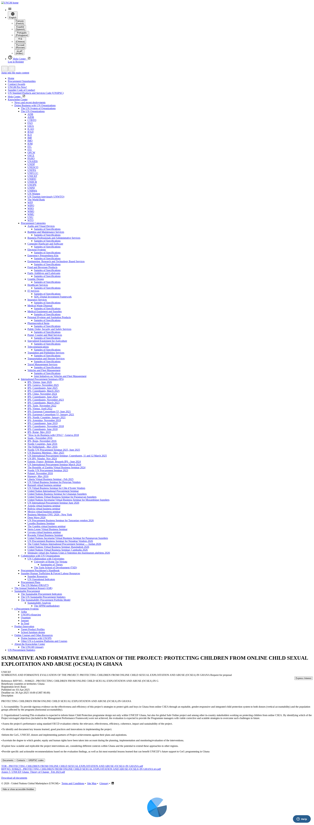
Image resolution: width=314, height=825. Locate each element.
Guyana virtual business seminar (44, 532)
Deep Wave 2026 (36, 517)
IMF (29, 137)
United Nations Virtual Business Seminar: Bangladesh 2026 (58, 547)
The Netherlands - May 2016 (42, 446)
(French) (20, 22)
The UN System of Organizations (38, 108)
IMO (30, 140)
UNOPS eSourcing (31, 614)
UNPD (31, 187)
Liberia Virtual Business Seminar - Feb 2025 (50, 479)
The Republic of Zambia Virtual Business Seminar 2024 (56, 467)
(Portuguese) (22, 34)
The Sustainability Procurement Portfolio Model (45, 600)
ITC (29, 146)
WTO (30, 220)
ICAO (30, 129)
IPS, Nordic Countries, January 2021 (46, 417)
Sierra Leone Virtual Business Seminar (47, 529)
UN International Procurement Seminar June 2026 (53, 502)
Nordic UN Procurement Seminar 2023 (47, 470)
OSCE (30, 155)
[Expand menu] (4, 68)
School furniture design (33, 632)
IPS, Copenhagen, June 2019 (42, 423)
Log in (11, 61)
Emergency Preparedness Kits (42, 255)
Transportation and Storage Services (46, 358)
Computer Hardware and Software (45, 243)
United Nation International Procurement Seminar (53, 491)
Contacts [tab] (21, 760)
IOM (30, 143)
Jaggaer (25, 620)
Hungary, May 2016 (37, 476)
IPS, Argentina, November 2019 (44, 420)
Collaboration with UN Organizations (40, 555)
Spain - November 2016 (39, 438)
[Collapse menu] (12, 68)
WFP (30, 202)
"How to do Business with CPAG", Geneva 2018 (53, 435)
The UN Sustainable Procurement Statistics (43, 597)
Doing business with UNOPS (36, 638)
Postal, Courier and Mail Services (44, 335)
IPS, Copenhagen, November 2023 (45, 399)
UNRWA (32, 190)
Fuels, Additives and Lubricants (43, 273)
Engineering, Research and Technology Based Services (56, 261)
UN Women (33, 193)
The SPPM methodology (47, 605)
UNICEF (32, 176)
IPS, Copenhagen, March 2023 (43, 402)
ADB (30, 114)
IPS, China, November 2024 (42, 393)
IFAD (30, 131)
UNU (30, 217)
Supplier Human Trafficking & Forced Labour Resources (50, 573)
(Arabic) (19, 52)
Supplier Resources (37, 576)
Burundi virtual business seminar (44, 485)
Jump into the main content (15, 72)
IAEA (30, 126)
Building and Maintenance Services (45, 232)
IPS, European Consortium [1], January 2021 (50, 414)
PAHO (31, 158)
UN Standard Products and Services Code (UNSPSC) (36, 93)
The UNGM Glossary (32, 647)
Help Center (15, 96)
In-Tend (25, 623)
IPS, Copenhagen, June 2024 (42, 396)
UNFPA (31, 170)
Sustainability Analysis (39, 602)
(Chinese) (20, 40)
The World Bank (36, 199)
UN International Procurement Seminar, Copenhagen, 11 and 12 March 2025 (67, 455)
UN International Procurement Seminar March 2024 (54, 464)
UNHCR (32, 182)
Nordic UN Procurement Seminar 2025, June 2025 (53, 449)
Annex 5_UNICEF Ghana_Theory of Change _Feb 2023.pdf (33, 772)
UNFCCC (32, 173)
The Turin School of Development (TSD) (55, 567)
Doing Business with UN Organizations (35, 105)
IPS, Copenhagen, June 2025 (42, 388)
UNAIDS (32, 161)
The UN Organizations (33, 111)
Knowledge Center (17, 99)
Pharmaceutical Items (38, 323)
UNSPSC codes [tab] (36, 760)
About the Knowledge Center (29, 644)
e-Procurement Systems (26, 608)
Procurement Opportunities (22, 81)
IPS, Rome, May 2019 (39, 432)
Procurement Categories (33, 223)
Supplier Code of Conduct (21, 90)
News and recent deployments (29, 102)
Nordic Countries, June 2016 (42, 444)
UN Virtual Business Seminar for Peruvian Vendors (54, 482)
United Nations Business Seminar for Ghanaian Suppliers (57, 494)
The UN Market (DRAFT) (35, 585)
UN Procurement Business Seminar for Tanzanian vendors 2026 (60, 520)
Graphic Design (35, 279)
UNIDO (31, 179)
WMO (30, 211)
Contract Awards (16, 84)
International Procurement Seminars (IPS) (42, 379)
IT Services (33, 290)
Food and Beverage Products (42, 267)
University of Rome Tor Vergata (50, 561)
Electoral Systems (36, 249)
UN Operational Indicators (41, 579)
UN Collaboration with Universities (45, 558)
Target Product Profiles (33, 629)
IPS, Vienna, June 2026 (39, 382)
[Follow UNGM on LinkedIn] (113, 783)
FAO (30, 123)
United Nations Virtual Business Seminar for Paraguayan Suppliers (61, 496)
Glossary (104, 783)
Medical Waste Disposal (39, 305)
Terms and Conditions (72, 783)
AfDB (30, 117)
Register (19, 61)
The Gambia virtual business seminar (46, 526)
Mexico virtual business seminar (44, 511)
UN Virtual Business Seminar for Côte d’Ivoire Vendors (56, 488)
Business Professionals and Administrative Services (53, 237)
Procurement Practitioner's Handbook (40, 570)
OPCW (31, 152)
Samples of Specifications (47, 229)
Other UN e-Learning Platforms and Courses (44, 641)
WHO (30, 208)
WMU (30, 214)
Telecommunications (38, 346)
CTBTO (31, 120)
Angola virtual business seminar (43, 505)
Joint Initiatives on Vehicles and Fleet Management (60, 376)
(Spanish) (20, 28)
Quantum (26, 617)
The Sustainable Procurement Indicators (41, 594)
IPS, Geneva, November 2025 (43, 385)
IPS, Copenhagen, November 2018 (45, 426)
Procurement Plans (30, 582)
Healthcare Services (37, 285)
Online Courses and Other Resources (33, 635)
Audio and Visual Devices (41, 226)
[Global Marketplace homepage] (9, 2)
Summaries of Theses (52, 564)
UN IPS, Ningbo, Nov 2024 (42, 458)
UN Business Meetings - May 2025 (45, 452)
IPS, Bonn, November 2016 (41, 441)
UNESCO (32, 167)
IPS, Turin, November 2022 (41, 405)
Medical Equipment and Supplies (44, 311)
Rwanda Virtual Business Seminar (45, 535)
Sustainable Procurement (27, 591)
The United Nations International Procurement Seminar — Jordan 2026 (64, 544)
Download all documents (14, 777)
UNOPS (31, 184)
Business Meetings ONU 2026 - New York (49, 514)
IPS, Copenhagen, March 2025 (43, 391)
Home (11, 78)
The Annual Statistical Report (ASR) (33, 588)
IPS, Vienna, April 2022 (39, 408)
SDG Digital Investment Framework (53, 296)
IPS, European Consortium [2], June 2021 (49, 411)
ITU (29, 149)
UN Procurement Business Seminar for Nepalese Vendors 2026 (60, 541)
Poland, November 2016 (40, 473)
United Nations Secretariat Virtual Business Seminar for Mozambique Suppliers (68, 499)
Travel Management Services (42, 364)
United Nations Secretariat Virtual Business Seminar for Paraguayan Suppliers (67, 538)
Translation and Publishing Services (45, 352)
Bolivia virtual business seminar (43, 508)
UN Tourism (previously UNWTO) (45, 196)
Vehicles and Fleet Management (43, 370)
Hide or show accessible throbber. (19, 789)
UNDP (31, 164)
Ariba (24, 611)
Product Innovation (24, 626)
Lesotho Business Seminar (41, 523)
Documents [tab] (8, 760)
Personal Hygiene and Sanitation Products (49, 317)
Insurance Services (37, 299)
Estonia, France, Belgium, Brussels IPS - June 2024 (54, 461)
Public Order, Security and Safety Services (49, 329)
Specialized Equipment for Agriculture (47, 340)
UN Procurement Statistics (21, 650)
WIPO (30, 205)
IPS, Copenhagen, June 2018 (42, 429)
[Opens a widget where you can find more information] (302, 819)
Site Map (91, 783)
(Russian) (20, 46)
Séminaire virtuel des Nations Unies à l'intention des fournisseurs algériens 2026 (68, 552)
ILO (29, 134)
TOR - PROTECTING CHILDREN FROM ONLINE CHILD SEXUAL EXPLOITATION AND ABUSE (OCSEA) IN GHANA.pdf (72, 766)
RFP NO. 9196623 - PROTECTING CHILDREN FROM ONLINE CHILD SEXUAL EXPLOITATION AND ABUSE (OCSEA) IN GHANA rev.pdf (81, 769)
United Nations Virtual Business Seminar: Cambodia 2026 (57, 549)
